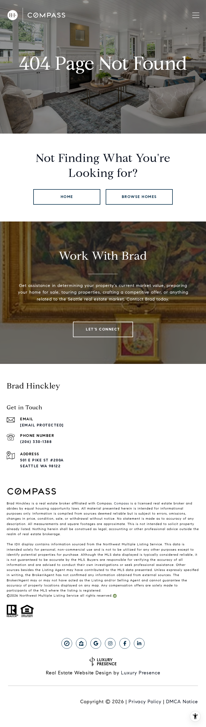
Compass (121, 503)
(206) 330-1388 (36, 442)
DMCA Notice (182, 702)
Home (67, 197)
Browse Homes (139, 197)
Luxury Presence (140, 673)
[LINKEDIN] (139, 643)
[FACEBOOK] (124, 643)
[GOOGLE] (95, 643)
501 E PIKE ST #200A (42, 460)
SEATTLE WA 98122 (40, 466)
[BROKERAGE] (66, 643)
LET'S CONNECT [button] (103, 329)
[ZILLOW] (81, 643)
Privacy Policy (144, 701)
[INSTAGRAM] (110, 643)
